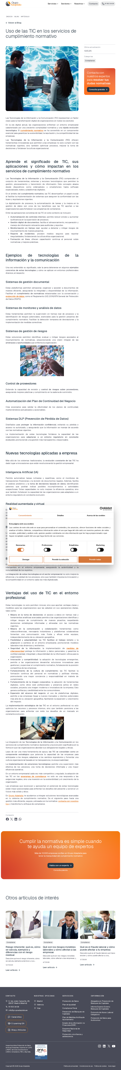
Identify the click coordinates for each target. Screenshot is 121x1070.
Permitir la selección (60, 559)
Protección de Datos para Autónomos (101, 1019)
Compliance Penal (69, 1008)
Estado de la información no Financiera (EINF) (73, 1024)
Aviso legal (111, 1066)
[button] (53, 3)
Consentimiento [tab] (25, 515)
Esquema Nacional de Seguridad (71, 1030)
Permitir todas (95, 559)
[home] (13, 3)
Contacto (93, 3)
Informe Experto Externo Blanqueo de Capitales (100, 1008)
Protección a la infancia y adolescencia (72, 1035)
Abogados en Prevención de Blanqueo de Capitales (102, 1002)
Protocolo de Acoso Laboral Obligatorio (102, 1013)
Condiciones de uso (86, 1066)
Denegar (25, 559)
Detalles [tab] (60, 515)
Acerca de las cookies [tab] (96, 515)
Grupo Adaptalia (16, 795)
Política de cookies (100, 1066)
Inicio (9, 17)
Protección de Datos (70, 1001)
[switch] (47, 550)
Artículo (25, 17)
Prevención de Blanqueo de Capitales (73, 1013)
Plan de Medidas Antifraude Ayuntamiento (73, 1018)
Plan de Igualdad (69, 1005)
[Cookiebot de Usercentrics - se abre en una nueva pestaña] (101, 508)
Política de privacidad (71, 1066)
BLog (17, 17)
